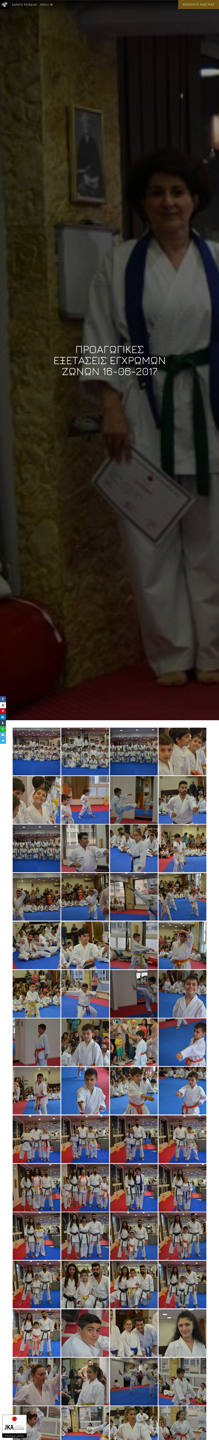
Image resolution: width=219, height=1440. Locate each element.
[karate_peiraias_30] (182, 1091)
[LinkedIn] (3, 717)
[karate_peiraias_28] (85, 1091)
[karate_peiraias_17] (134, 945)
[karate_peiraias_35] (36, 1188)
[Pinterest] (3, 711)
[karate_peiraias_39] (36, 1236)
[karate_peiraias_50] (182, 1333)
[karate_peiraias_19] (36, 994)
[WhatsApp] (3, 729)
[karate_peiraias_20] (85, 994)
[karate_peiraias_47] (36, 1333)
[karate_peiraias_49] (134, 1333)
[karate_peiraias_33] (134, 1139)
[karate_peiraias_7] (36, 848)
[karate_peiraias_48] (85, 1333)
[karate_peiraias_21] (134, 994)
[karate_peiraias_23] (36, 1042)
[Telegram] (3, 741)
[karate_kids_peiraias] (36, 751)
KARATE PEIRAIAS (24, 4)
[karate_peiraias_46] (182, 1284)
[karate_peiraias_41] (134, 1236)
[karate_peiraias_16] (85, 945)
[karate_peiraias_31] (36, 1139)
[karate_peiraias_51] (36, 1381)
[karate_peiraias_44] (85, 1284)
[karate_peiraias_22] (182, 994)
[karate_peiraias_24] (85, 1042)
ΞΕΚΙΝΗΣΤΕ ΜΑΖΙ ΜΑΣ (199, 4)
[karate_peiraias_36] (85, 1188)
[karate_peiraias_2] (182, 751)
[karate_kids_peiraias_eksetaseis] (85, 751)
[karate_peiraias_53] (134, 1381)
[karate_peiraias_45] (134, 1284)
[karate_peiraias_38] (182, 1188)
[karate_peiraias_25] (134, 1042)
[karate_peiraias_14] (182, 897)
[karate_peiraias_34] (182, 1139)
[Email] (3, 735)
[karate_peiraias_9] (134, 848)
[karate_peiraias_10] (182, 848)
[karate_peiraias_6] (182, 800)
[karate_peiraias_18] (182, 945)
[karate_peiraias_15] (36, 945)
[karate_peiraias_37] (134, 1188)
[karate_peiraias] (134, 751)
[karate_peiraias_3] (36, 800)
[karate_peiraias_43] (36, 1284)
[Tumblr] (3, 723)
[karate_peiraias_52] (85, 1381)
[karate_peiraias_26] (182, 1042)
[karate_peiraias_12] (85, 897)
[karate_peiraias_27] (36, 1091)
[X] (3, 705)
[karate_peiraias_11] (36, 897)
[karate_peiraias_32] (85, 1139)
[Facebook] (3, 699)
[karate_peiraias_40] (85, 1236)
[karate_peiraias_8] (85, 848)
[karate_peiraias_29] (134, 1091)
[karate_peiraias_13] (134, 897)
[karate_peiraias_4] (85, 800)
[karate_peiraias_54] (182, 1381)
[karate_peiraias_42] (182, 1236)
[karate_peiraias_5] (134, 800)
